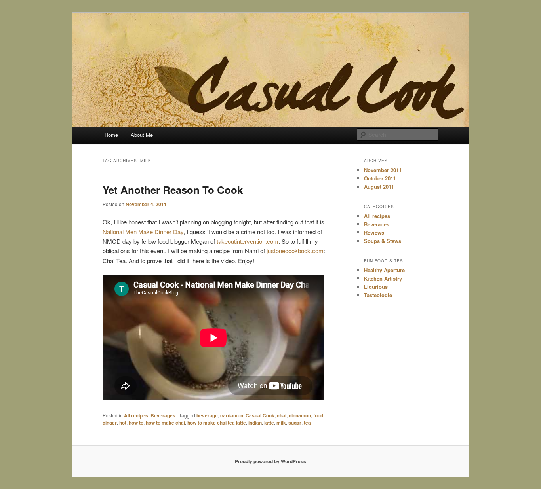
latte (269, 422)
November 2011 (383, 170)
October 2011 (380, 178)
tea (307, 422)
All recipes (136, 415)
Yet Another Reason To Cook (173, 189)
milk (281, 422)
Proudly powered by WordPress (270, 461)
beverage (207, 415)
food (318, 415)
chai (281, 415)
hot (122, 422)
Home (111, 134)
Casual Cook (260, 415)
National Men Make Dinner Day (143, 231)
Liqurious (376, 286)
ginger (110, 422)
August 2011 (379, 186)
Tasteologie (378, 295)
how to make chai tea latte (216, 422)
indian (255, 422)
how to (136, 422)
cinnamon (300, 415)
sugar (294, 422)
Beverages (162, 415)
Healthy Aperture (384, 270)
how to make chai (165, 422)
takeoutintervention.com (247, 241)
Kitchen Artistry (383, 278)
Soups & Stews (382, 240)
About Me (142, 134)
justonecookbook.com (295, 250)
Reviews (374, 232)
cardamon (231, 415)
